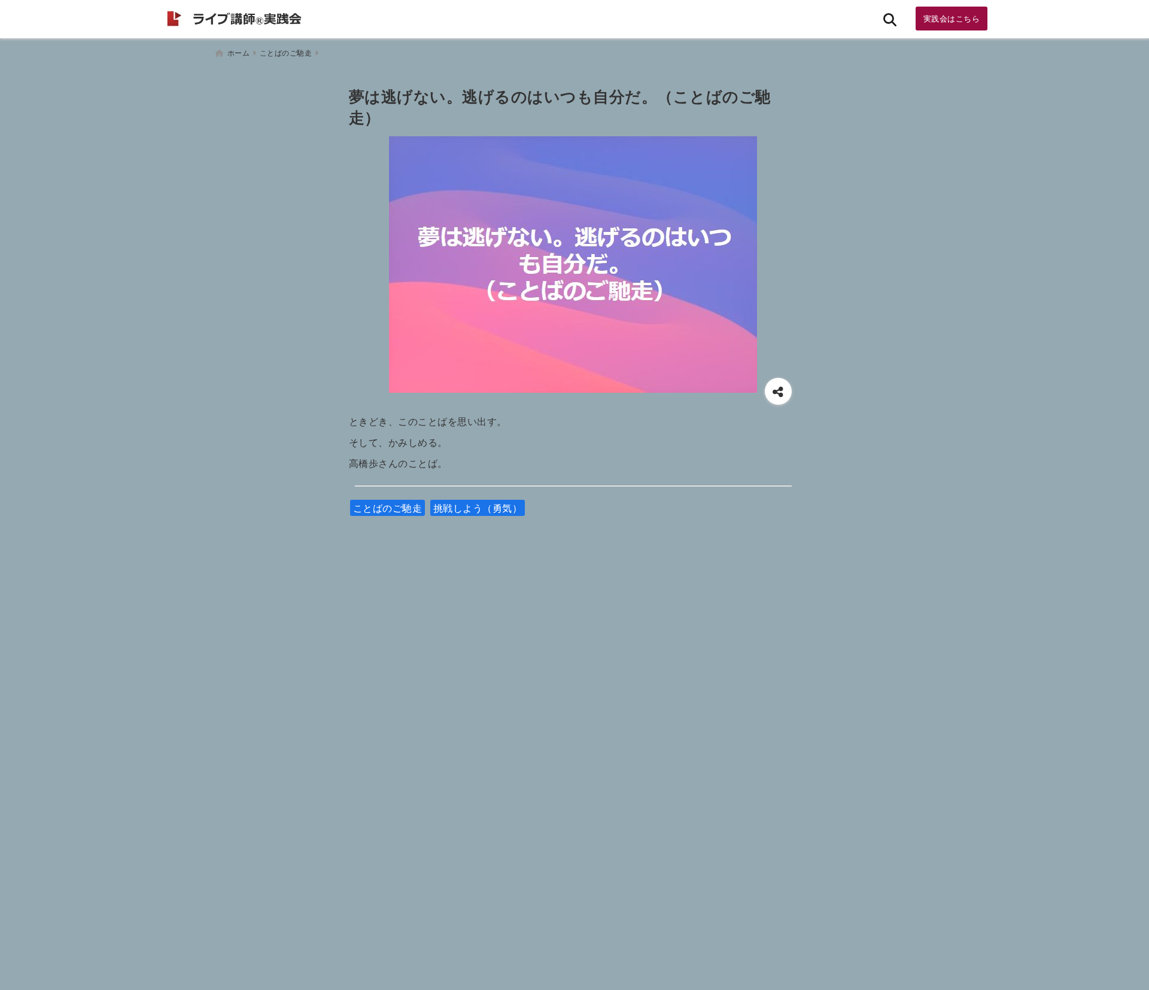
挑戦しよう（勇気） (477, 508)
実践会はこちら (951, 18)
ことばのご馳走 (387, 508)
